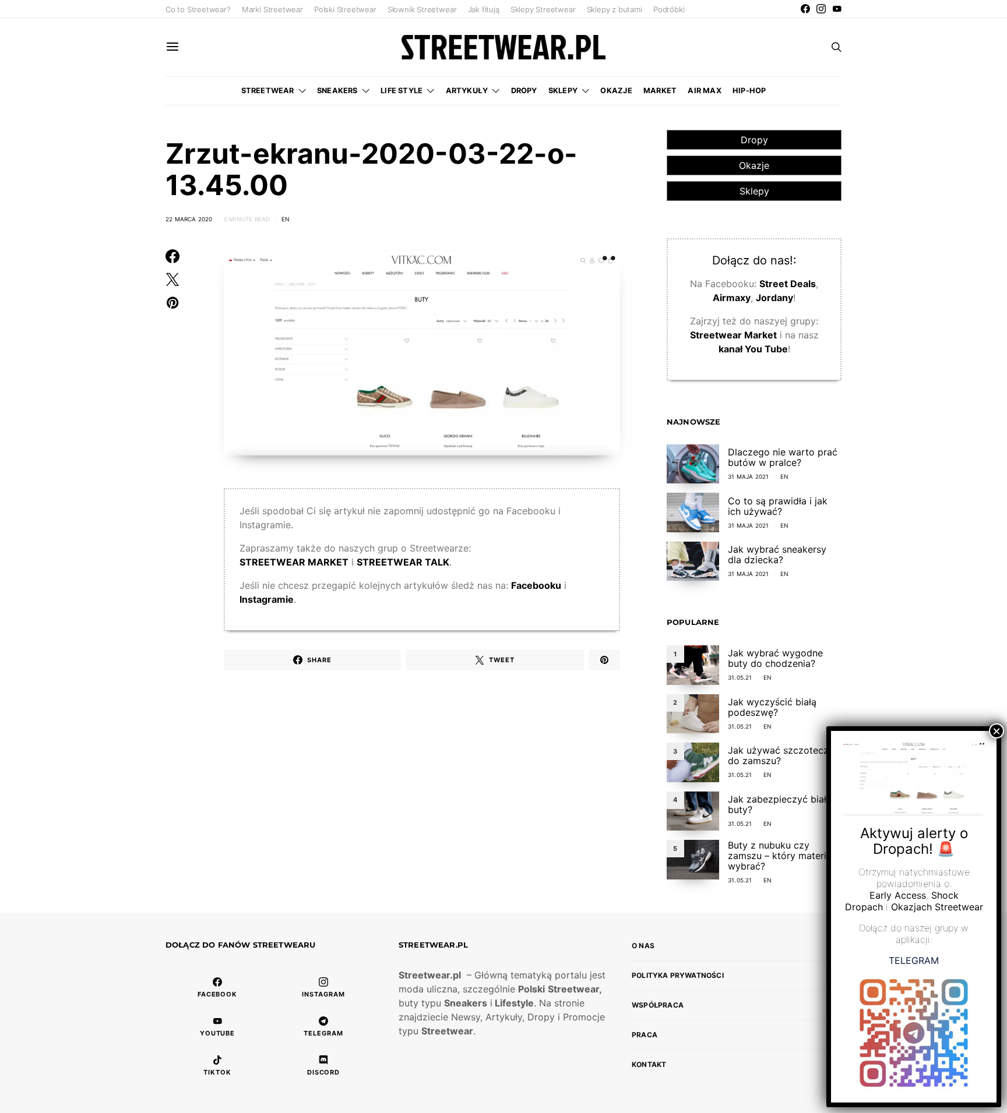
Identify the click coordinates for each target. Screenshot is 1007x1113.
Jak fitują (483, 9)
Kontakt (649, 1064)
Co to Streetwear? (198, 9)
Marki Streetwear (272, 9)
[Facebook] (805, 8)
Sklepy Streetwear (543, 9)
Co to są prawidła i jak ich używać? (778, 506)
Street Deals (787, 283)
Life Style (401, 90)
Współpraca (658, 1005)
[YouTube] (836, 8)
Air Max (704, 90)
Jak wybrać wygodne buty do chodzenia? (775, 658)
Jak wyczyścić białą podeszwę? (772, 707)
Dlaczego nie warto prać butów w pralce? (782, 457)
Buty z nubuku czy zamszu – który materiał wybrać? (781, 855)
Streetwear (267, 90)
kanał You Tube (753, 349)
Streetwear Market (733, 335)
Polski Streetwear (345, 9)
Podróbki (668, 9)
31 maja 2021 (748, 476)
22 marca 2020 (189, 218)
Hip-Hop (749, 90)
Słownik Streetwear (422, 9)
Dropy (524, 90)
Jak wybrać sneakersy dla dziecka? (777, 554)
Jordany (774, 297)
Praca (644, 1034)
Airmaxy (732, 297)
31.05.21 (740, 677)
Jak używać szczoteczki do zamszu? (782, 755)
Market (660, 90)
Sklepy (563, 90)
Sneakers (337, 90)
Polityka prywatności (678, 975)
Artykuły (467, 90)
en (285, 218)
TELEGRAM (914, 960)
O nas (643, 945)
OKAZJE (616, 90)
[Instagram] (821, 8)
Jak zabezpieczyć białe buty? (780, 804)
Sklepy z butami (614, 9)
